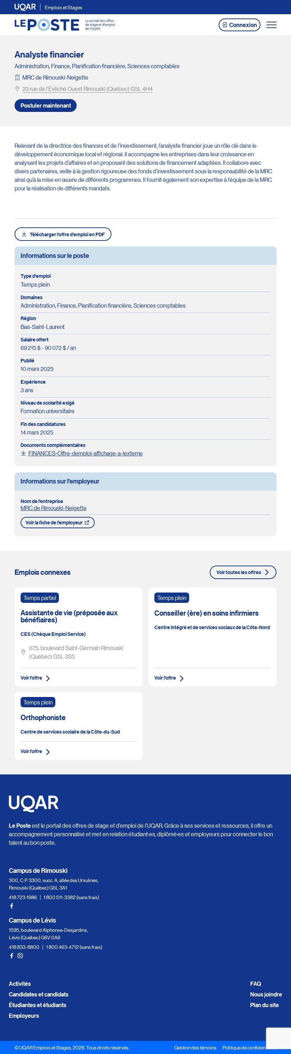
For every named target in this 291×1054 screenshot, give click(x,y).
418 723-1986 (23, 897)
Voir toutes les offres (238, 572)
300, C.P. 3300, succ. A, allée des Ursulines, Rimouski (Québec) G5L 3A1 (54, 884)
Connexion (243, 25)
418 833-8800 (24, 947)
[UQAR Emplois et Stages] (65, 25)
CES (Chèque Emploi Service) (53, 634)
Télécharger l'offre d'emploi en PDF (67, 234)
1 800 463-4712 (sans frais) (74, 947)
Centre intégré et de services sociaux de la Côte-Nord (212, 627)
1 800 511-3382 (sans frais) (71, 897)
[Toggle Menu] (271, 25)
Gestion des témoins (195, 1047)
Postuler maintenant (46, 105)
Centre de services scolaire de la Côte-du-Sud (70, 731)
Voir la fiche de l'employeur (54, 522)
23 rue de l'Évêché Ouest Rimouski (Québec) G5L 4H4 (87, 88)
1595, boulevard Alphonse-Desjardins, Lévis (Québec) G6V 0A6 (48, 933)
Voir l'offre (31, 677)
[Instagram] (20, 955)
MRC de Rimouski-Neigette (55, 77)
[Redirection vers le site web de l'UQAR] (25, 7)
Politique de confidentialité (249, 1047)
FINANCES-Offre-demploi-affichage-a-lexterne (85, 453)
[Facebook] (12, 906)
